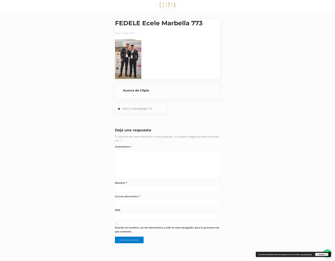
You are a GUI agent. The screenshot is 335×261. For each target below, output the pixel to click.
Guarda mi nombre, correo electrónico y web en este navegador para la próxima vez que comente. (167, 229)
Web (117, 210)
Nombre (121, 183)
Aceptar (322, 254)
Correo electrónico (127, 196)
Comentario (123, 146)
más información (306, 254)
